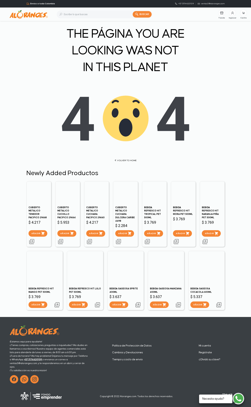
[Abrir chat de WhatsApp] (238, 398)
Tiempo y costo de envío (127, 359)
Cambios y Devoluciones (127, 352)
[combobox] (98, 14)
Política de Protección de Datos (132, 345)
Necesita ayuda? (213, 398)
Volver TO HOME (127, 160)
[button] (232, 14)
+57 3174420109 (33, 359)
